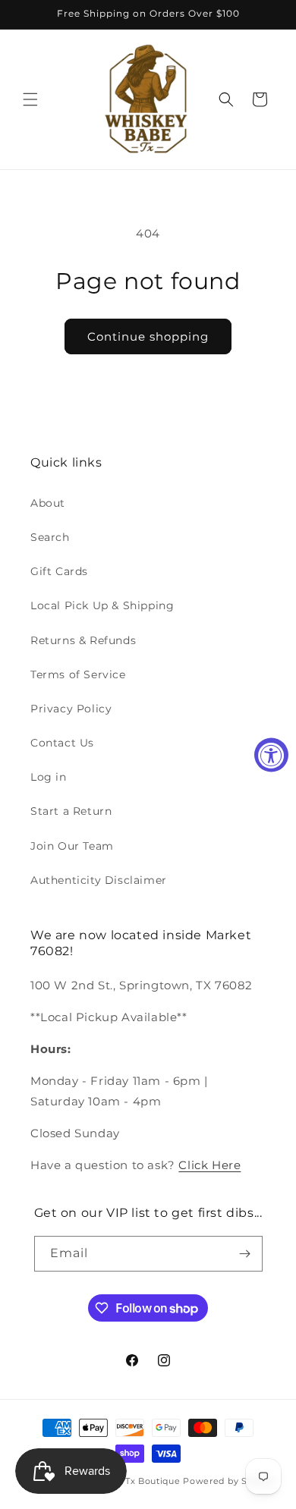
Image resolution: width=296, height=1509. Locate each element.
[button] (30, 99)
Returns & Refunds (83, 640)
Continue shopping (148, 336)
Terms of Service (78, 674)
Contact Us (62, 743)
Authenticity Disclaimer (98, 880)
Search (50, 537)
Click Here (209, 1165)
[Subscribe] (245, 1254)
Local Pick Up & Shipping (102, 605)
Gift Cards (59, 571)
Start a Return (71, 811)
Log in (48, 777)
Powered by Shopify (229, 1481)
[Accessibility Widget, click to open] (271, 754)
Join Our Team (72, 846)
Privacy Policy (71, 708)
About (47, 503)
